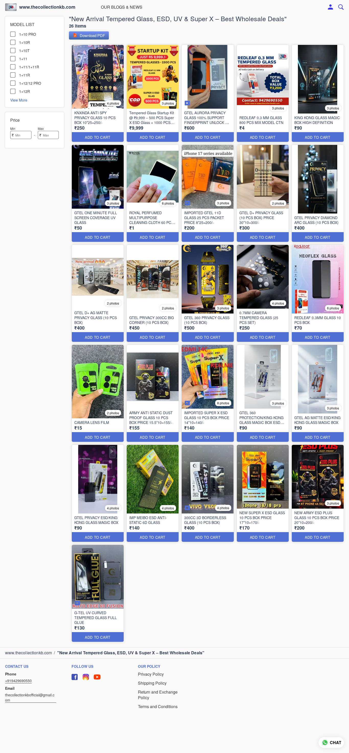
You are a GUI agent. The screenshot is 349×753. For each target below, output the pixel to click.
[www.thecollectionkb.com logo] (11, 7)
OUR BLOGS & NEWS (121, 7)
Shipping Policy (152, 683)
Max (41, 128)
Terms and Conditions (158, 706)
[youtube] (97, 677)
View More (18, 99)
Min (12, 128)
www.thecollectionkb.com (47, 7)
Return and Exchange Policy (158, 695)
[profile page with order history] (330, 7)
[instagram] (86, 677)
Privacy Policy (151, 674)
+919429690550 (18, 680)
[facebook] (75, 677)
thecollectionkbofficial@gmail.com (29, 697)
